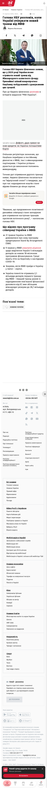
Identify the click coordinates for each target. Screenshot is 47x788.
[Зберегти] (40, 35)
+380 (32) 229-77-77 (16, 753)
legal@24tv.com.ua (29, 755)
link (26, 407)
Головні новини (12, 485)
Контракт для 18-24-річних (16, 550)
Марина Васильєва (15, 28)
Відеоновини (11, 494)
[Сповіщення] (44, 3)
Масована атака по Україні (17, 524)
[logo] (10, 3)
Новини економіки (15, 564)
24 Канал (6, 10)
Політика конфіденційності (9, 459)
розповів (34, 91)
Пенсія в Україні (13, 583)
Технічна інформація (32, 446)
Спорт (9, 654)
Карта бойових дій (13, 514)
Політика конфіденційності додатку (34, 433)
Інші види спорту (13, 669)
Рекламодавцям (8, 451)
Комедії (9, 603)
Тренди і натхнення (14, 646)
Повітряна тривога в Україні (17, 521)
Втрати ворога (12, 530)
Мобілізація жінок (13, 547)
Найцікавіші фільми (14, 593)
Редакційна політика (10, 440)
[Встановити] (23, 772)
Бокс (8, 657)
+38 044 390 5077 (31, 398)
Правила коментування (33, 443)
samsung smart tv (25, 721)
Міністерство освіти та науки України (20, 616)
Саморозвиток (12, 626)
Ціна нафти (11, 567)
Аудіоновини (11, 498)
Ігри (26, 469)
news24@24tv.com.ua (11, 398)
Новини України (17, 10)
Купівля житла (12, 643)
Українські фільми (13, 596)
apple (25, 714)
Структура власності (32, 458)
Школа (9, 620)
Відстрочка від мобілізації (16, 553)
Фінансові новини (13, 573)
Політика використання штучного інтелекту (11, 464)
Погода (9, 501)
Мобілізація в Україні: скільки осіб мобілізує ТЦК (25, 556)
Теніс (8, 663)
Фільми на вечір (13, 600)
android (9, 714)
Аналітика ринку (13, 640)
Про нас (5, 432)
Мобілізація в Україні (16, 538)
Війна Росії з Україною (16, 508)
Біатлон (9, 666)
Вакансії (28, 454)
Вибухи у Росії (12, 527)
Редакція (6, 436)
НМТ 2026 (10, 623)
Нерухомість (12, 637)
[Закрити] (42, 769)
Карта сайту (29, 465)
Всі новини (11, 482)
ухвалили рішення (31, 248)
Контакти (28, 450)
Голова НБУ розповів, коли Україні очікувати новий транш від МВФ (34, 10)
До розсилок (14, 699)
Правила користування (11, 455)
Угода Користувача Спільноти (31, 438)
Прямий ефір (11, 491)
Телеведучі (6, 447)
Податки (10, 579)
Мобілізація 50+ (12, 544)
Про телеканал (8, 443)
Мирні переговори (13, 518)
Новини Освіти (13, 613)
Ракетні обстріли (13, 511)
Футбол (9, 660)
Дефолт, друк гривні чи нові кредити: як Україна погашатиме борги (22, 146)
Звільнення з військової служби (19, 541)
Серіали (9, 606)
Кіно (8, 590)
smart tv (9, 721)
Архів (27, 462)
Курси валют (11, 570)
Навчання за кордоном (15, 629)
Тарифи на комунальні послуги (18, 576)
